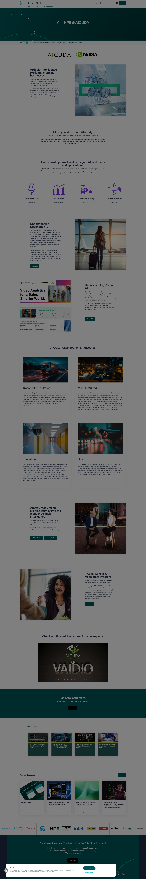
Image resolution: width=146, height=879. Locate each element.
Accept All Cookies (89, 868)
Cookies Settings (89, 872)
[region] (61, 870)
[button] (5, 870)
